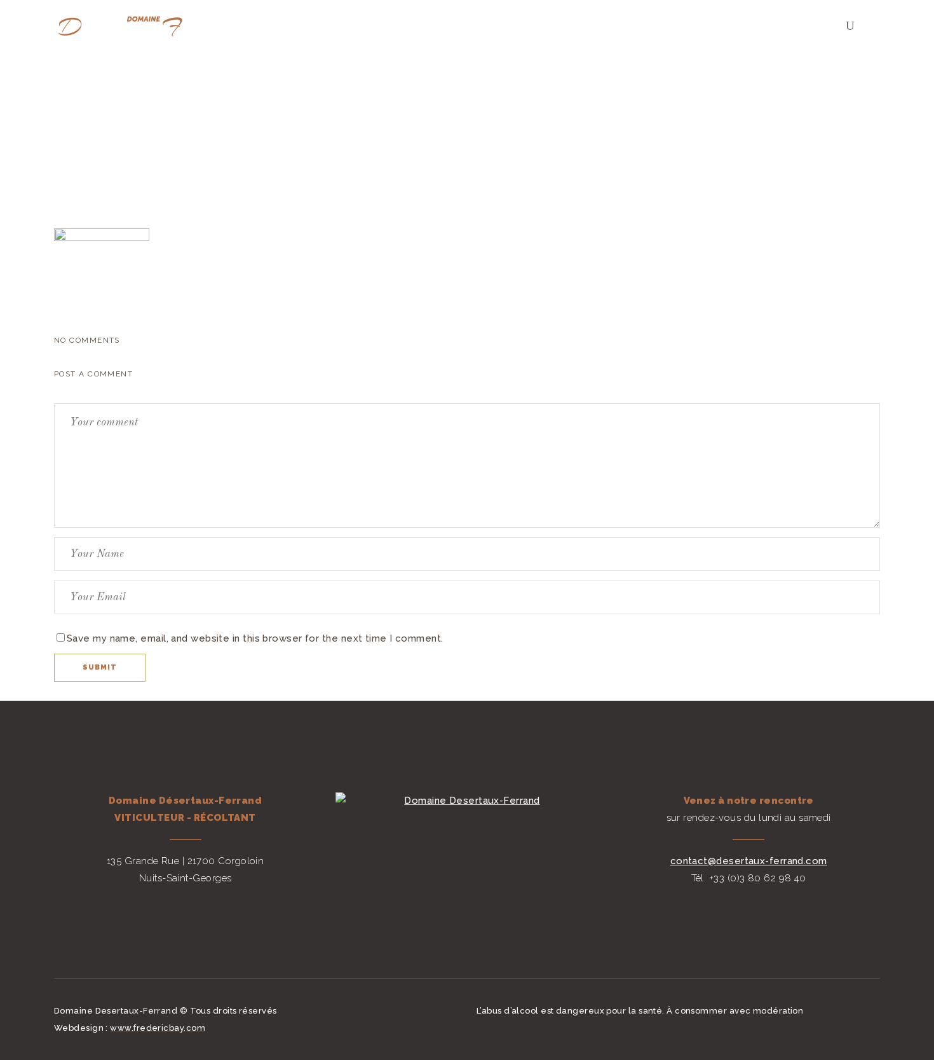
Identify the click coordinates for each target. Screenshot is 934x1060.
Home (716, 109)
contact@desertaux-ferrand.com (748, 861)
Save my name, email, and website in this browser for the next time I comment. (255, 638)
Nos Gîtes (765, 109)
